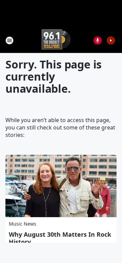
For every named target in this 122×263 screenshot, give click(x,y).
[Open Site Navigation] (9, 40)
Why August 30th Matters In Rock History (60, 238)
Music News (22, 224)
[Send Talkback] (98, 40)
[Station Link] (56, 40)
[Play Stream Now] (111, 40)
